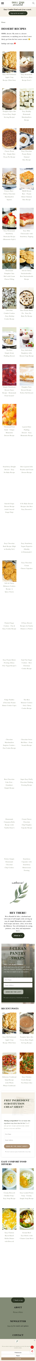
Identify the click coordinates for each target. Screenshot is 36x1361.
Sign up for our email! (17, 13)
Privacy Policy (18, 1312)
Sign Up (10, 1326)
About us (17, 935)
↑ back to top (18, 1300)
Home (3, 22)
